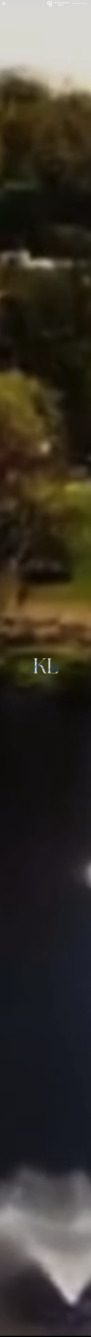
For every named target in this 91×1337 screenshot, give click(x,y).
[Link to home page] (58, 3)
